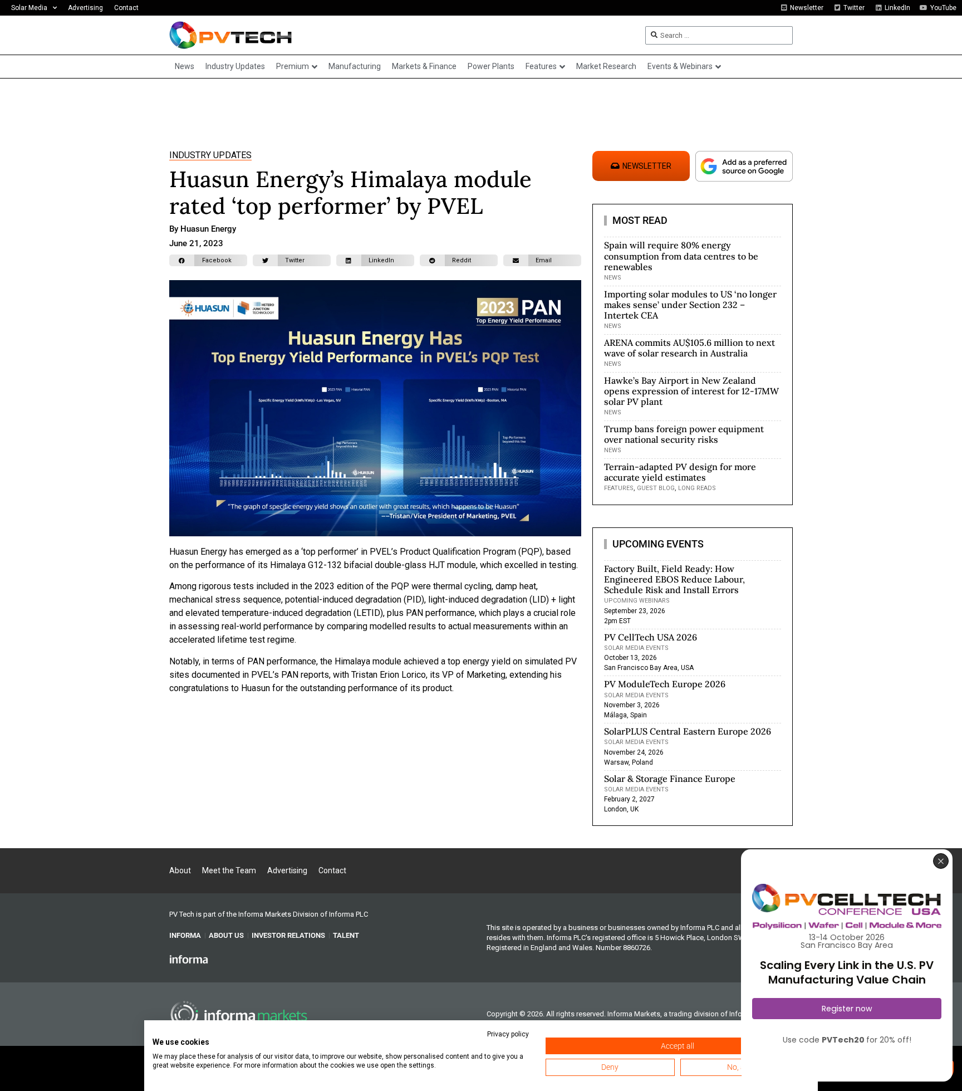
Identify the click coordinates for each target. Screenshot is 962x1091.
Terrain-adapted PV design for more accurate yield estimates (680, 472)
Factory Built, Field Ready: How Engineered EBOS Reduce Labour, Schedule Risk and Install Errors (674, 579)
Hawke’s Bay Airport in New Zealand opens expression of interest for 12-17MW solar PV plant (691, 391)
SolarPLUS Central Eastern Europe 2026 (687, 731)
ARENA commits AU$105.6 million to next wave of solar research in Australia (689, 348)
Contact (126, 8)
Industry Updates (210, 155)
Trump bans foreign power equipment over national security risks (684, 434)
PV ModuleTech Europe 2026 (664, 683)
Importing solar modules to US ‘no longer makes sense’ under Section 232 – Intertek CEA (690, 304)
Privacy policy (508, 1034)
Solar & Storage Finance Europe (669, 778)
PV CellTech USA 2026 (650, 637)
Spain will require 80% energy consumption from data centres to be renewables (681, 255)
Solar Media (29, 8)
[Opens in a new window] (188, 959)
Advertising (85, 8)
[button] (208, 260)
